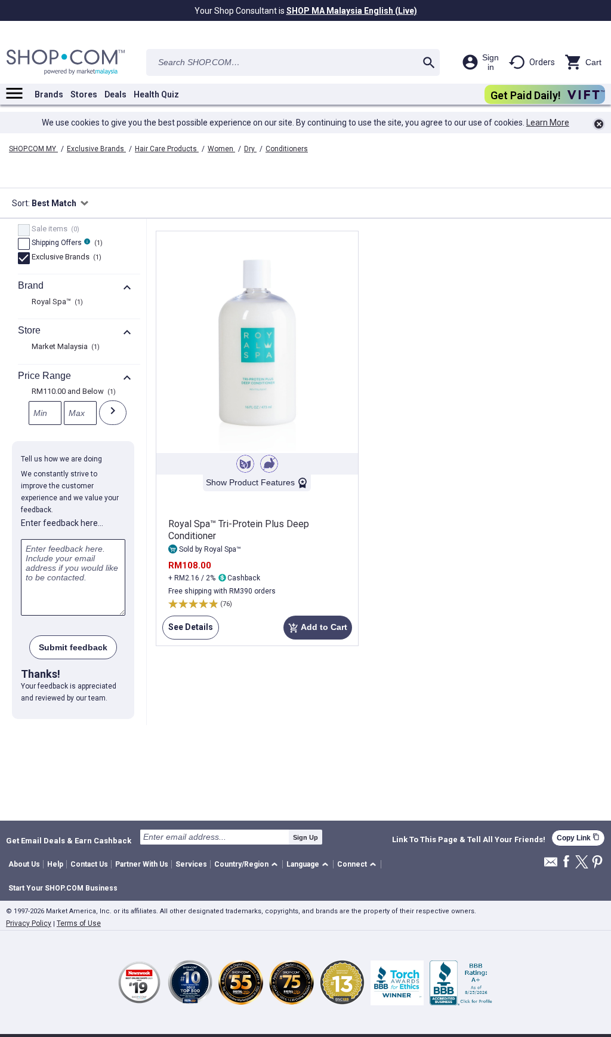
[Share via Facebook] (566, 862)
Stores (83, 94)
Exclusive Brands (96, 149)
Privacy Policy (28, 923)
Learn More (547, 122)
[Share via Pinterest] (597, 862)
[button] (248, 864)
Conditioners (287, 149)
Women (221, 149)
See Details (187, 631)
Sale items (54, 229)
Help (55, 864)
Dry (250, 149)
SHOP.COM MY (33, 149)
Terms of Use (79, 923)
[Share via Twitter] (581, 862)
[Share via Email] (550, 865)
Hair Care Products (167, 149)
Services (191, 864)
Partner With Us (141, 864)
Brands (49, 94)
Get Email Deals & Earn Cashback (68, 840)
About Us (24, 864)
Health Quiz (156, 94)
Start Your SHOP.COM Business (63, 888)
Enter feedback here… (62, 523)
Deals (115, 94)
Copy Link (578, 837)
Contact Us (89, 864)
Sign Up (305, 837)
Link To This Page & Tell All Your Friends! (468, 840)
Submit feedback (73, 647)
